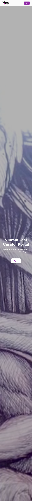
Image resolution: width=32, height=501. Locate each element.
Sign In (27, 3)
